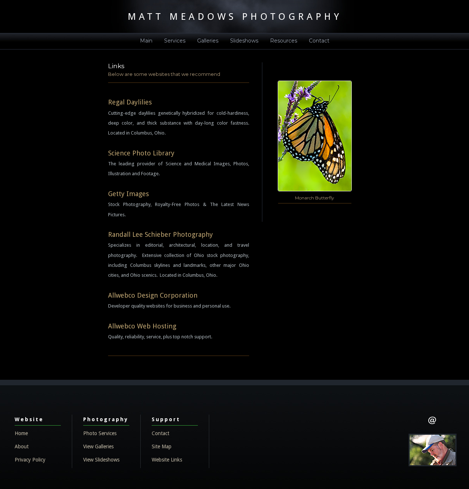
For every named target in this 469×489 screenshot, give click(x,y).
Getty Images (128, 194)
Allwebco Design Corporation (152, 295)
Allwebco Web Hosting (142, 326)
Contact (319, 40)
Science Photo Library (141, 153)
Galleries (207, 40)
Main (146, 40)
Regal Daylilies (130, 102)
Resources (283, 40)
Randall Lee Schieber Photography (160, 234)
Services (174, 40)
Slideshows (244, 40)
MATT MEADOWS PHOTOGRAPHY (235, 16)
